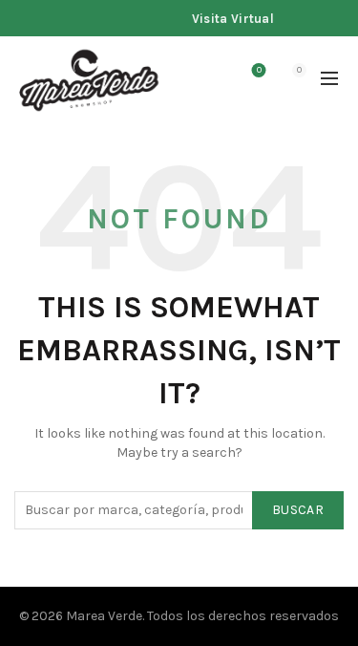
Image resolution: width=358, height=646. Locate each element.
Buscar (298, 510)
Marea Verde (104, 616)
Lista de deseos (259, 70)
